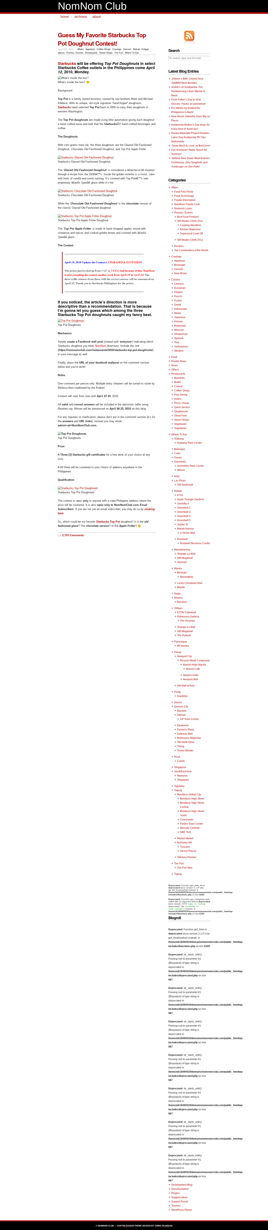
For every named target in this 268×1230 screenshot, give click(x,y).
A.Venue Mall (187, 532)
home (65, 16)
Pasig (177, 691)
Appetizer (90, 49)
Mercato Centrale (190, 827)
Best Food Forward (188, 216)
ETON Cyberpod (186, 612)
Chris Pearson (163, 1226)
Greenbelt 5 (184, 520)
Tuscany (185, 846)
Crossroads (186, 819)
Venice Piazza (188, 851)
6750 (180, 495)
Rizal (177, 756)
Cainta (181, 761)
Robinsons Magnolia (189, 737)
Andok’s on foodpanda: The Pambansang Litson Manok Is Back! (188, 91)
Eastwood (182, 725)
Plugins (175, 1193)
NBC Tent (185, 832)
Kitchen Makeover (190, 229)
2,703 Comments (73, 535)
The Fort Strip (184, 867)
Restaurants (91, 52)
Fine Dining (180, 394)
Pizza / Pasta (181, 403)
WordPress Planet (181, 1209)
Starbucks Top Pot (108, 521)
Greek (177, 304)
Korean (178, 321)
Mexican (179, 329)
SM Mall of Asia (186, 685)
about (96, 16)
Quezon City (181, 706)
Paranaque (180, 641)
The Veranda (187, 620)
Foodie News (178, 361)
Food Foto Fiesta (183, 191)
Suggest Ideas (179, 1197)
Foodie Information (185, 200)
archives (80, 16)
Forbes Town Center (191, 823)
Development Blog (181, 1184)
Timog (180, 746)
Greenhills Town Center (190, 465)
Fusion (178, 300)
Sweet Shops (106, 52)
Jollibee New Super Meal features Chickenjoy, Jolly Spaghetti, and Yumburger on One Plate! (190, 162)
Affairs (80, 49)
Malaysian (180, 325)
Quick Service (182, 407)
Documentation (180, 1189)
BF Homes (183, 645)
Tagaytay (179, 786)
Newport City (184, 656)
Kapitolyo (182, 696)
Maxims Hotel (190, 675)
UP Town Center (189, 719)
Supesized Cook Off (191, 233)
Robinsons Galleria (188, 616)
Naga (177, 593)
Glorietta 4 (183, 503)
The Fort (118, 52)
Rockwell (182, 539)
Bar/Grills (179, 378)
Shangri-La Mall (186, 553)
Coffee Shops (104, 49)
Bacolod (182, 601)
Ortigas (145, 49)
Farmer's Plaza (185, 729)
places (61, 52)
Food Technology (184, 195)
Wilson (181, 470)
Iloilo (177, 476)
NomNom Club (92, 6)
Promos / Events (74, 52)
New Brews (180, 273)
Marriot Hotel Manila (194, 664)
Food (174, 357)
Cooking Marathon (190, 225)
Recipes (179, 246)
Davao (178, 457)
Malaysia (182, 775)
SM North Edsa (185, 742)
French (178, 296)
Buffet (177, 382)
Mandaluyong (182, 549)
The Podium (184, 635)
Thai (176, 342)
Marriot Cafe (193, 668)
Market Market (185, 838)
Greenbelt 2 (184, 511)
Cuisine (175, 279)
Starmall (182, 562)
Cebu (177, 453)
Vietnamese (181, 346)
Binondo (182, 572)
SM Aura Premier (186, 857)
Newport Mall (190, 679)
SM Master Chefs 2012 (190, 239)
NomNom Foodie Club (187, 204)
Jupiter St (182, 524)
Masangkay (186, 576)
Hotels (178, 398)
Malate (181, 587)
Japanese (180, 317)
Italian (177, 313)
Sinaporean (181, 334)
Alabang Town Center (189, 442)
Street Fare (180, 415)
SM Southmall (185, 484)
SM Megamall (185, 558)
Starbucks (64, 107)
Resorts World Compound (195, 660)
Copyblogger (125, 1226)
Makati (136, 49)
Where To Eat (132, 52)
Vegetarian (180, 428)
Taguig (178, 790)
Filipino (178, 292)
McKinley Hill (184, 842)
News (174, 365)
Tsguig (178, 874)
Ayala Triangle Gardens (190, 499)
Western (179, 350)
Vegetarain (180, 424)
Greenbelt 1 (184, 507)
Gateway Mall (185, 733)
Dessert (127, 49)
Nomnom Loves (183, 208)
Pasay (177, 652)
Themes (175, 1205)
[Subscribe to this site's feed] (189, 36)
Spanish (179, 338)
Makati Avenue (185, 528)
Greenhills (180, 461)
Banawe (182, 710)
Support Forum (179, 1201)
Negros (178, 597)
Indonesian (180, 308)
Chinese (179, 283)
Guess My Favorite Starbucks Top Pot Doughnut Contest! (102, 39)
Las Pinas (180, 480)
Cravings (116, 49)
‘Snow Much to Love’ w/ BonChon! (190, 145)
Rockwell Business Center (195, 543)
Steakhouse (181, 411)
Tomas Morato (185, 750)
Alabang (179, 438)
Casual (178, 386)
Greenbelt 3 (184, 516)
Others (175, 369)
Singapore (180, 767)
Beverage (179, 264)
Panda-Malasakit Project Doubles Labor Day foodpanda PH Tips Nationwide (190, 137)
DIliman (181, 714)
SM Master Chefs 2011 (190, 221)
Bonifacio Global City (189, 794)
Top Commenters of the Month (191, 250)
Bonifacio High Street (192, 798)
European (180, 288)
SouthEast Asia (182, 771)
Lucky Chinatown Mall (189, 583)
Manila (178, 568)
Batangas (179, 449)
